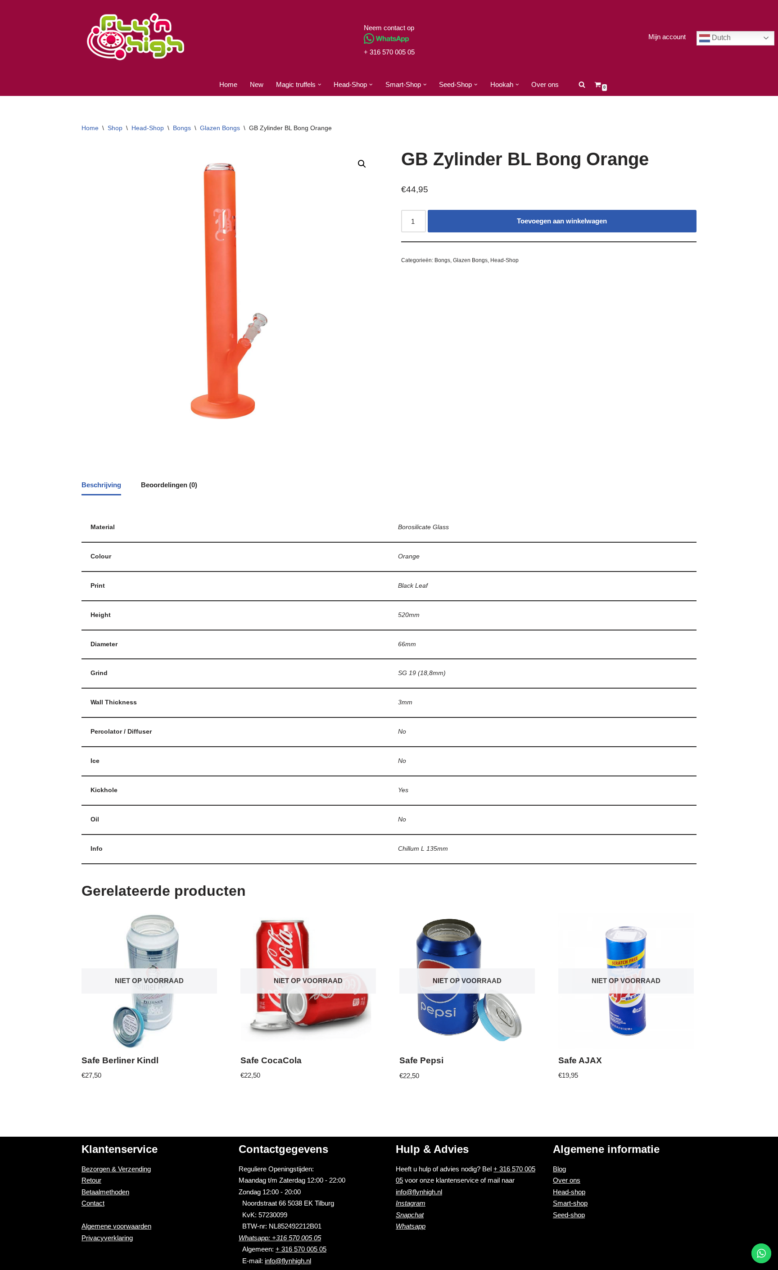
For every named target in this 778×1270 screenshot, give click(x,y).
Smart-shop (570, 1203)
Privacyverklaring (107, 1238)
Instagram (410, 1203)
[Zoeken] (582, 84)
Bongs (182, 128)
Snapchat (410, 1215)
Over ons (545, 84)
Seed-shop (569, 1215)
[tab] (101, 485)
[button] (319, 84)
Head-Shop (147, 128)
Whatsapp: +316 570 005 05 (280, 1238)
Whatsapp (410, 1226)
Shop (115, 128)
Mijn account (667, 37)
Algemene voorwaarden (116, 1226)
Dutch (720, 37)
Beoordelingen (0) (169, 485)
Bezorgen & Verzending (116, 1169)
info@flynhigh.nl (288, 1261)
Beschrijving (101, 485)
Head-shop (569, 1192)
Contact (92, 1203)
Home (228, 84)
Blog (559, 1169)
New (256, 84)
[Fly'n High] (135, 36)
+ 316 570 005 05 (389, 52)
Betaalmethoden (105, 1192)
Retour (91, 1180)
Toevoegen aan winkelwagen (562, 221)
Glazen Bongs (220, 128)
